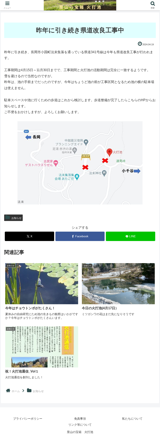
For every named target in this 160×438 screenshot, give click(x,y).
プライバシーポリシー (27, 418)
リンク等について (80, 424)
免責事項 (80, 418)
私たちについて (132, 418)
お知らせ (16, 218)
